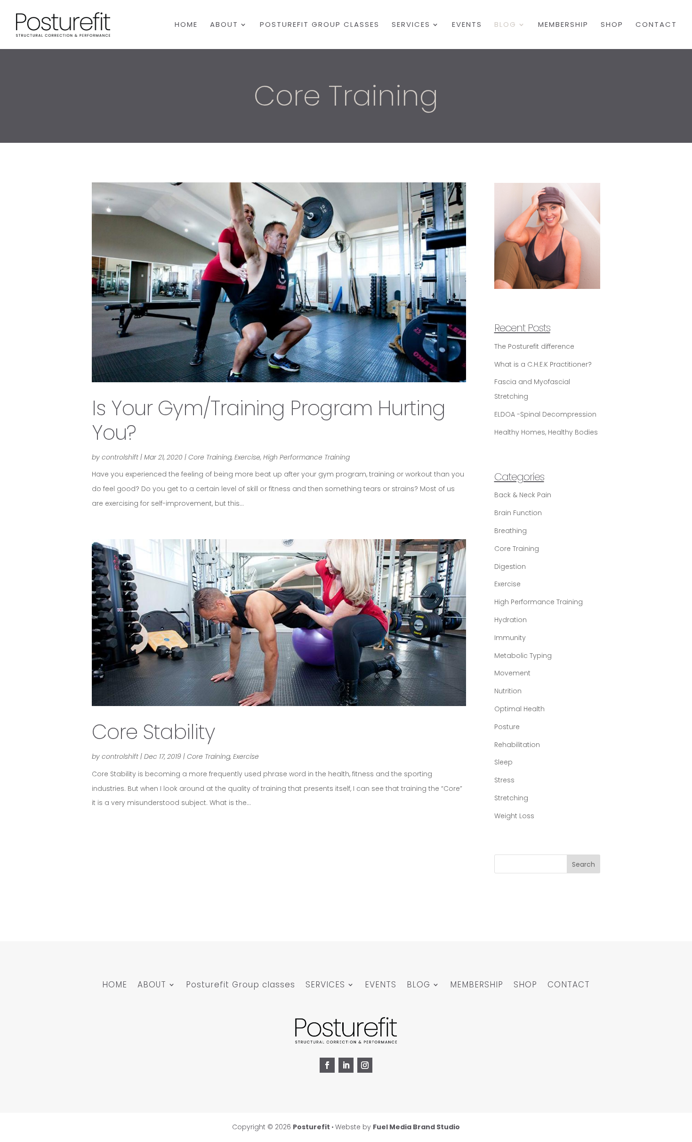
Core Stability (153, 732)
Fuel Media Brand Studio (416, 1127)
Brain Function (518, 513)
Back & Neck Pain (522, 495)
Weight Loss (514, 816)
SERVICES (411, 25)
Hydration (510, 619)
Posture (507, 726)
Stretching (511, 798)
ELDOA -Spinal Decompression (545, 414)
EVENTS (467, 25)
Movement (512, 673)
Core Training (210, 457)
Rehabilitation (517, 744)
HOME (186, 25)
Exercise (247, 457)
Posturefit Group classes (319, 25)
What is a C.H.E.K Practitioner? (543, 364)
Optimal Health (519, 709)
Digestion (510, 566)
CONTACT (656, 25)
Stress (504, 780)
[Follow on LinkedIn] (346, 1065)
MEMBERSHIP (563, 25)
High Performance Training (306, 457)
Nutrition (508, 691)
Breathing (510, 530)
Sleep (503, 762)
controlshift (120, 457)
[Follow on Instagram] (364, 1065)
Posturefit (311, 1127)
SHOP (612, 25)
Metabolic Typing (523, 655)
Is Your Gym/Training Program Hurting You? (268, 420)
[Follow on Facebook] (327, 1065)
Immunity (510, 637)
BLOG (505, 25)
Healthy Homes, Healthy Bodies (546, 432)
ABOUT (224, 25)
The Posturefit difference (534, 346)
